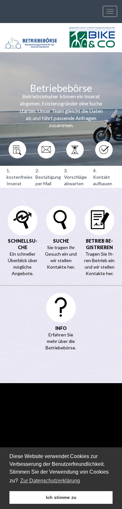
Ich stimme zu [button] (61, 497)
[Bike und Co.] (91, 37)
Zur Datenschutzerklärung (50, 480)
